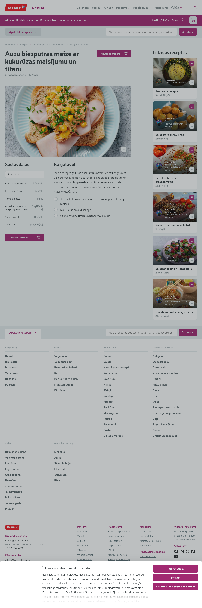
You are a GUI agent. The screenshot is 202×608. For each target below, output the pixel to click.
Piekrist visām (176, 568)
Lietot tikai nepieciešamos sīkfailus (175, 586)
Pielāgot (175, 577)
